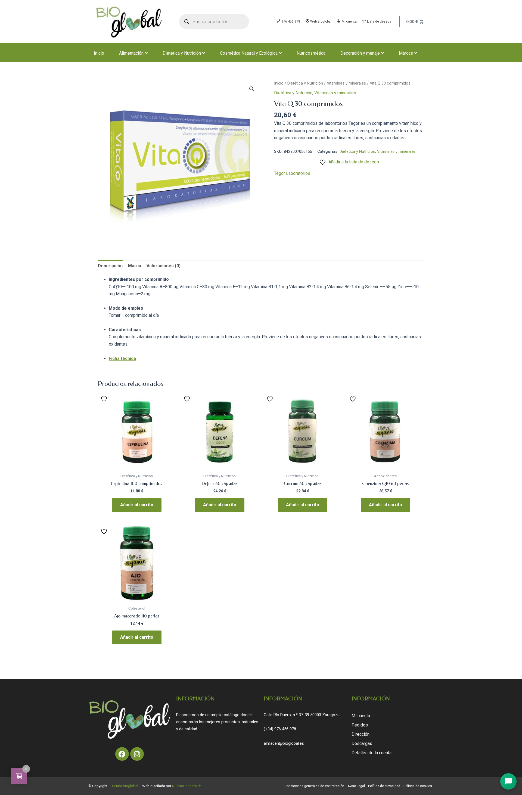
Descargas (362, 743)
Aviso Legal (356, 786)
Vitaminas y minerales (346, 83)
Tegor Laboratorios (292, 173)
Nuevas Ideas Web (186, 786)
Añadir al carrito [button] (136, 504)
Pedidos (360, 725)
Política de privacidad (384, 786)
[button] (252, 89)
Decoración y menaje (360, 53)
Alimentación (131, 53)
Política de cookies (417, 786)
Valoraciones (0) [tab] (164, 265)
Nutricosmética (311, 53)
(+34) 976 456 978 (280, 728)
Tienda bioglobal (124, 786)
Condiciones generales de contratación (314, 786)
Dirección (360, 734)
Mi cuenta (361, 715)
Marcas (406, 53)
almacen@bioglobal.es (284, 743)
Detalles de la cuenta (371, 752)
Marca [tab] (134, 265)
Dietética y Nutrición (182, 53)
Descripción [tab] (110, 265)
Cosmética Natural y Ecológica (249, 53)
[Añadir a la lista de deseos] (105, 398)
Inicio (99, 53)
